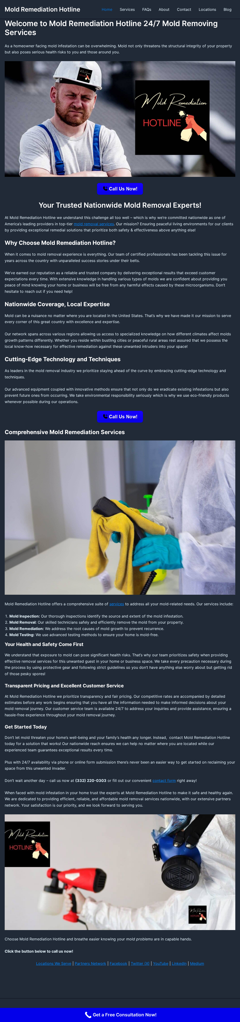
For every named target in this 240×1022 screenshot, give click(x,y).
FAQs (146, 9)
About (164, 9)
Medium (197, 963)
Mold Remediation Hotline (42, 9)
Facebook (118, 963)
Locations (207, 9)
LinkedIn (179, 963)
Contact (184, 9)
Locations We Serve (53, 963)
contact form (164, 780)
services (116, 604)
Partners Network (90, 963)
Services (127, 9)
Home (107, 9)
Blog (228, 9)
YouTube (160, 963)
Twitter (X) (140, 963)
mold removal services (94, 224)
